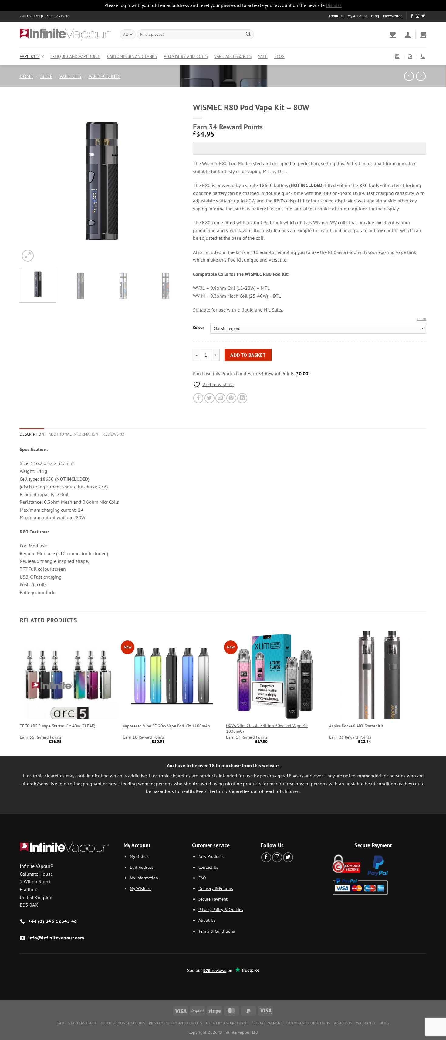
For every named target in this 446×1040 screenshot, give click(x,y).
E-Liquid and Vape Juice (75, 56)
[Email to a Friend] (220, 398)
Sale (263, 56)
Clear (421, 319)
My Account (357, 15)
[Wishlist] (393, 34)
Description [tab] (32, 434)
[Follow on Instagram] (417, 16)
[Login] (408, 34)
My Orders (139, 856)
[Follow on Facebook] (412, 16)
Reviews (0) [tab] (113, 434)
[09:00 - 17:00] (411, 56)
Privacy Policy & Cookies (220, 909)
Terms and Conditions (308, 1023)
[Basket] (423, 34)
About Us (335, 15)
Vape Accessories (233, 56)
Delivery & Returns (215, 888)
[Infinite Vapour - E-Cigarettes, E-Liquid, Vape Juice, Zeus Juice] (65, 34)
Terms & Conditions (216, 931)
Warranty (366, 1023)
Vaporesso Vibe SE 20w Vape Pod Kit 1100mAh (166, 726)
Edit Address (141, 867)
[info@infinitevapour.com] (398, 56)
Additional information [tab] (74, 434)
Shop (46, 76)
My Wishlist (140, 888)
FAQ (202, 878)
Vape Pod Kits (105, 76)
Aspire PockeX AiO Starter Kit (356, 726)
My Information (144, 878)
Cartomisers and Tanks (132, 56)
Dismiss (334, 5)
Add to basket (247, 355)
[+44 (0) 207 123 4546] (423, 56)
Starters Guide (82, 1023)
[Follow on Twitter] (423, 16)
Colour (198, 328)
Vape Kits (30, 56)
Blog (375, 15)
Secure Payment (213, 899)
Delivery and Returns (227, 1023)
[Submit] (248, 34)
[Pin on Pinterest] (231, 398)
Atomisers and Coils (186, 56)
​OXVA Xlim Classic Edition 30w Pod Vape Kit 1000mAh (267, 728)
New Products (211, 856)
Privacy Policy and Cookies (175, 1023)
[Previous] (30, 181)
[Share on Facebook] (198, 398)
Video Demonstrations (123, 1023)
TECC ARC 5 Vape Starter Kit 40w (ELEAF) (57, 726)
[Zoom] (28, 256)
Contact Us (208, 867)
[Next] (172, 181)
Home (26, 76)
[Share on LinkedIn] (242, 398)
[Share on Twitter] (209, 398)
